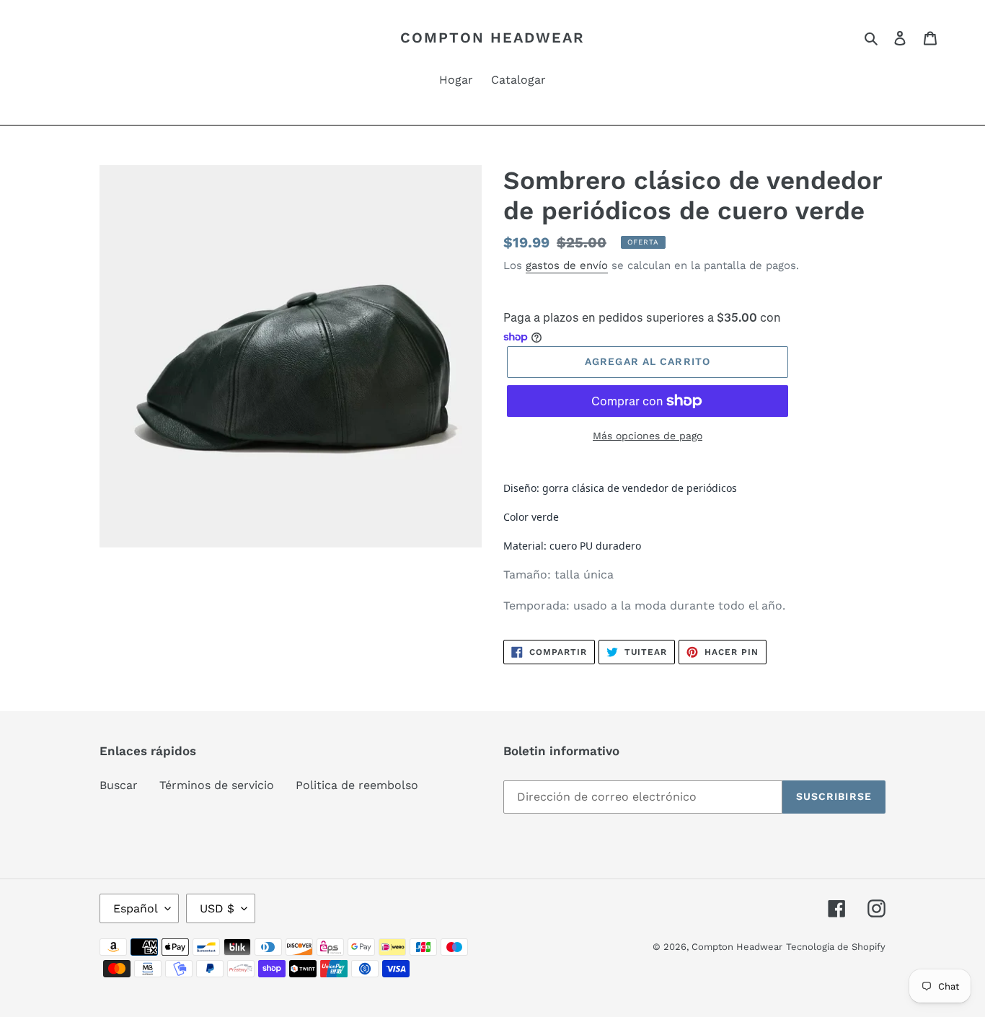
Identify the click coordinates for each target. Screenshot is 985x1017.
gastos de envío (567, 265)
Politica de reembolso (357, 785)
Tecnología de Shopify (835, 946)
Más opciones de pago (647, 435)
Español (135, 908)
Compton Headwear (492, 37)
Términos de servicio (216, 785)
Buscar (119, 785)
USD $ (217, 908)
